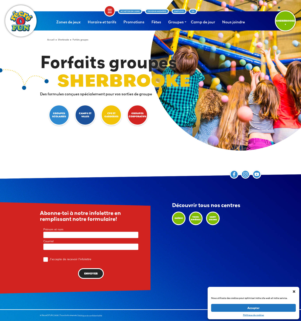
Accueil (51, 40)
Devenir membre (157, 11)
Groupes (176, 22)
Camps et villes (85, 115)
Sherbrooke (63, 40)
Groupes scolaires (59, 115)
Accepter (253, 308)
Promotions (133, 22)
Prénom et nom (53, 229)
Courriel (48, 241)
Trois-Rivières (196, 218)
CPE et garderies (111, 115)
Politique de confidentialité (90, 315)
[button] (294, 291)
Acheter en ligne (130, 11)
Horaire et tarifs (102, 22)
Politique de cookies (253, 315)
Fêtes (156, 22)
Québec (179, 218)
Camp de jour (203, 22)
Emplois (179, 11)
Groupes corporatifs (137, 115)
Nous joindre (233, 22)
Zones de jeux (68, 22)
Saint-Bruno (213, 218)
